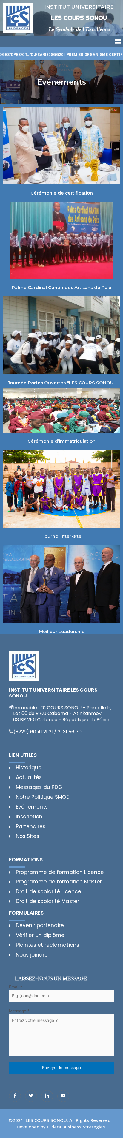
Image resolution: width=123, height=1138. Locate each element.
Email (15, 986)
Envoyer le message (61, 1067)
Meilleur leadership (61, 631)
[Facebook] (15, 1096)
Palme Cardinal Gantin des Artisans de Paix (61, 287)
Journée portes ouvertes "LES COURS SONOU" (62, 383)
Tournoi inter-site (61, 536)
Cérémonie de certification (61, 193)
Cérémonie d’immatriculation (61, 441)
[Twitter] (31, 1096)
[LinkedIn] (47, 1096)
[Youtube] (63, 1096)
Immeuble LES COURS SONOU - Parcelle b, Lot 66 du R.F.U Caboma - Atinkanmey (62, 710)
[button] (118, 41)
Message (19, 1010)
